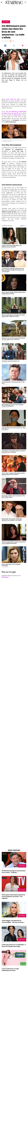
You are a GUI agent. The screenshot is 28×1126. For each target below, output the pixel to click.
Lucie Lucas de (12, 99)
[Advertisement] (14, 15)
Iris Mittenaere (16, 115)
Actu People (22, 865)
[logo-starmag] (14, 2)
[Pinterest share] (22, 45)
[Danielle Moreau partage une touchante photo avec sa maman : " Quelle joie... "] (14, 860)
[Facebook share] (5, 45)
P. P (13, 41)
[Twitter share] (14, 45)
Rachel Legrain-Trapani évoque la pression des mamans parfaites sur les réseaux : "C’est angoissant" (13, 896)
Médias (23, 963)
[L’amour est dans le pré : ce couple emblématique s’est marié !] (14, 958)
